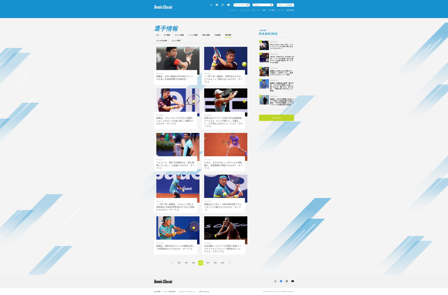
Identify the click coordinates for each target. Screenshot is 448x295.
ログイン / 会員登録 (285, 5)
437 (207, 263)
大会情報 (217, 35)
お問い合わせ (204, 291)
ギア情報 (271, 10)
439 (222, 263)
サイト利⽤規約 (170, 291)
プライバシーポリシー (187, 291)
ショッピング (244, 10)
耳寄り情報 (206, 35)
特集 (264, 10)
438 (215, 263)
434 (186, 263)
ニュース (233, 10)
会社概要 (157, 291)
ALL (157, 35)
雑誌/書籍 (290, 10)
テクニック (256, 10)
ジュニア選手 (176, 40)
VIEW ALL (276, 118)
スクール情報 (179, 35)
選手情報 (228, 35)
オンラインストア (240, 5)
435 (193, 263)
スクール (280, 10)
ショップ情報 (193, 35)
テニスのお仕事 (161, 40)
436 (200, 263)
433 (179, 263)
